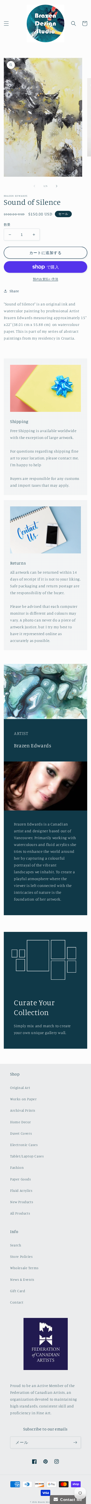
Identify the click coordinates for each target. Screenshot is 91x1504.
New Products (21, 1202)
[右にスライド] (56, 186)
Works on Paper (23, 1099)
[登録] (75, 1442)
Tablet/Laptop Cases (27, 1156)
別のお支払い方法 (45, 279)
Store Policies (21, 1256)
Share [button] (14, 291)
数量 (7, 224)
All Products (20, 1213)
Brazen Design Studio (49, 1502)
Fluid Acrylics (21, 1190)
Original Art (20, 1087)
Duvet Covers (21, 1133)
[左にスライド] (34, 186)
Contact (16, 1302)
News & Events (22, 1279)
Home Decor (20, 1122)
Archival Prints (22, 1110)
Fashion (17, 1167)
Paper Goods (20, 1179)
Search (15, 1245)
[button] (6, 23)
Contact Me (70, 1499)
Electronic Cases (24, 1144)
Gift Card (17, 1291)
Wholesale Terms (24, 1268)
